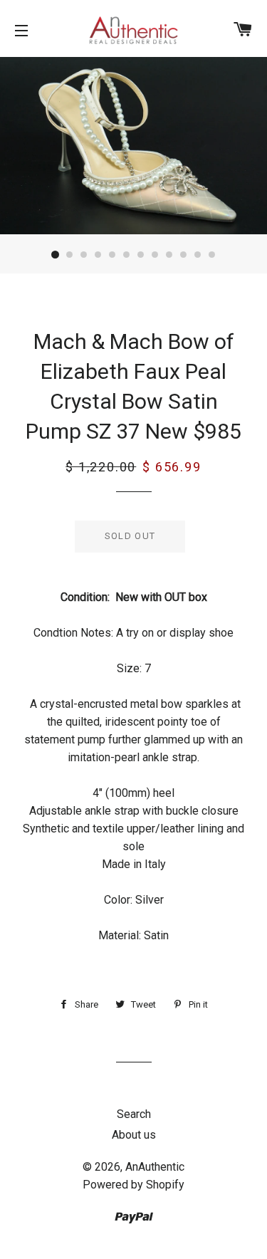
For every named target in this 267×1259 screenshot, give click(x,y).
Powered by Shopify (133, 1184)
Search (134, 1114)
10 (184, 255)
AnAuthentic (154, 1167)
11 (198, 255)
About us (134, 1135)
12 (212, 255)
